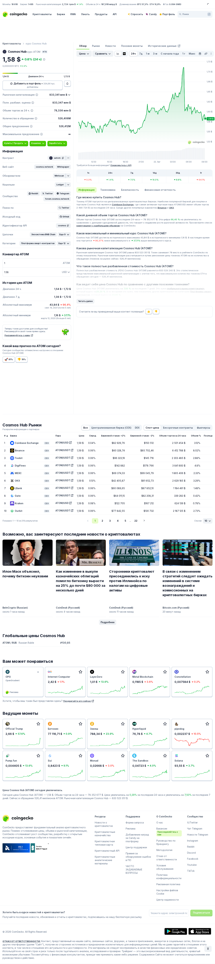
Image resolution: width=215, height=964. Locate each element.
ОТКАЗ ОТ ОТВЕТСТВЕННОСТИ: (21, 941)
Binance (162, 207)
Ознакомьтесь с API (120, 165)
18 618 (14, 4)
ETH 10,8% (155, 4)
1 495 (30, 4)
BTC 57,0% (142, 4)
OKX (171, 207)
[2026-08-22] (200, 53)
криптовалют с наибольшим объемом (98, 225)
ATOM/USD (62, 442)
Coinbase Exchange (123, 204)
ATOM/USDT (62, 450)
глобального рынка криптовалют (185, 288)
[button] (44, 167)
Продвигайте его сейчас (77, 701)
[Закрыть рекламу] (38, 672)
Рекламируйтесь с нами (17, 335)
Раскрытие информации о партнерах (21, 429)
